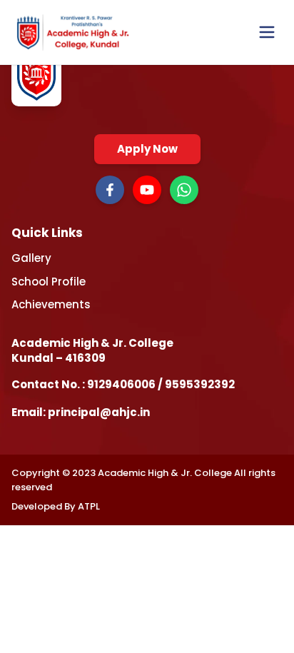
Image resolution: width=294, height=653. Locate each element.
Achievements (51, 304)
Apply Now (147, 148)
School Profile (48, 281)
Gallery (31, 257)
